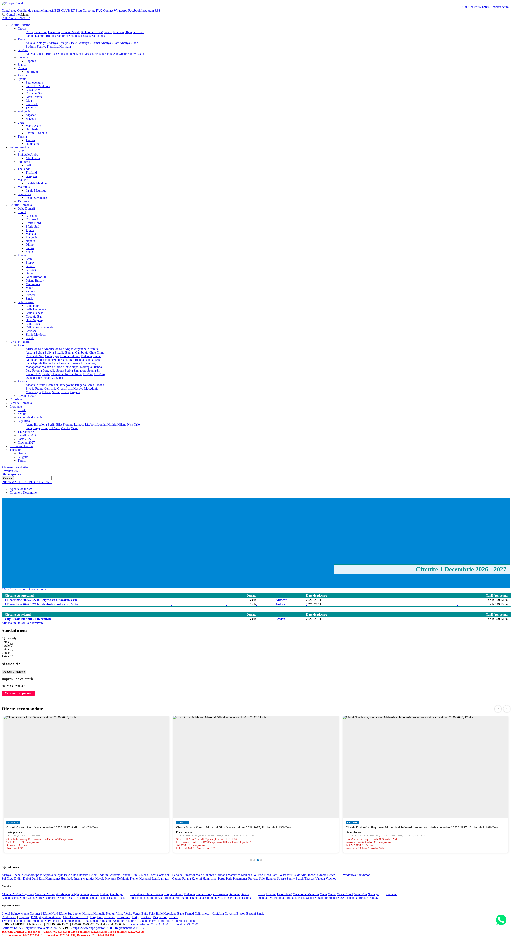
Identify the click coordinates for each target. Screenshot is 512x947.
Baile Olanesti (34, 313)
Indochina (143, 897)
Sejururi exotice (19, 147)
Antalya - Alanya (47, 43)
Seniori (22, 413)
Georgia (209, 894)
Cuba (21, 151)
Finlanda (23, 57)
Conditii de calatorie (30, 10)
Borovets (51, 53)
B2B (57, 10)
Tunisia (22, 136)
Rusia (301, 897)
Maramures (33, 284)
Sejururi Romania (21, 205)
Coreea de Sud (35, 356)
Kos (97, 32)
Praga (36, 428)
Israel (97, 359)
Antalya (31, 43)
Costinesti (32, 219)
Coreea (40, 897)
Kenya (47, 363)
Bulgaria (23, 50)
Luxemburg (88, 363)
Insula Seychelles (36, 197)
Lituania (75, 363)
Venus (29, 251)
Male (199, 875)
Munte (22, 255)
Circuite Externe (20, 341)
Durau (30, 273)
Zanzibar (57, 377)
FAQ (99, 10)
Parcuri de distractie (30, 417)
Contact (108, 10)
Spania (22, 79)
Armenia (40, 894)
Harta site (164, 920)
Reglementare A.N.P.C (129, 928)
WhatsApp (120, 10)
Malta (323, 894)
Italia (29, 363)
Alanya (6, 875)
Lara (155, 878)
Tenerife (31, 107)
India (41, 359)
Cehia (90, 385)
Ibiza (29, 100)
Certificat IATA (11, 928)
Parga (221, 878)
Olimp (30, 244)
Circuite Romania (21, 403)
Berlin (51, 424)
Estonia (65, 356)
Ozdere (176, 878)
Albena (30, 53)
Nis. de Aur (298, 875)
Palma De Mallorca (38, 86)
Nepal (75, 367)
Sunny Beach (136, 53)
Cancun (126, 875)
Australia (93, 349)
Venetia (65, 428)
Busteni (30, 266)
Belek (93, 875)
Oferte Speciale (11, 474)
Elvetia (30, 388)
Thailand (31, 172)
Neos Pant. (271, 875)
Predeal (30, 295)
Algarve (31, 115)
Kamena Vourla (70, 32)
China (100, 352)
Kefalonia (87, 32)
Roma (44, 428)
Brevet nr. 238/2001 (186, 924)
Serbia (69, 370)
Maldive (23, 179)
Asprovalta (50, 875)
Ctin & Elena (139, 875)
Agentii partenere (50, 917)
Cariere (173, 917)
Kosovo (78, 388)
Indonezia (24, 161)
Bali (28, 165)
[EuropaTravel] (13, 3)
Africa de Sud (34, 349)
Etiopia (168, 894)
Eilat (59, 424)
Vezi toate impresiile (18, 693)
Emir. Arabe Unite (141, 894)
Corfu (29, 32)
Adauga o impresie (14, 671)
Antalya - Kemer (89, 43)
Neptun (30, 241)
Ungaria (88, 374)
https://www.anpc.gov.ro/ (89, 928)
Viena (74, 428)
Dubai (27, 878)
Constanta (32, 215)
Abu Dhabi (33, 158)
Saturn (30, 248)
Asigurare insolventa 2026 (40, 928)
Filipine (75, 356)
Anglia (69, 349)
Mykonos (106, 32)
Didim (18, 878)
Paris (29, 428)
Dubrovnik (32, 71)
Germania (50, 388)
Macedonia (91, 388)
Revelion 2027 (27, 395)
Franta (22, 64)
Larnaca (79, 424)
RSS (157, 10)
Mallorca (208, 875)
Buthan (69, 352)
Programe (16, 406)
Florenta (68, 424)
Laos (55, 363)
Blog (79, 10)
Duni (35, 878)
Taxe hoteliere (147, 920)
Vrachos (331, 878)
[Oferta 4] (261, 860)
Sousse (281, 878)
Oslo (137, 424)
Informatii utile (36, 920)
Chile (92, 352)
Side (262, 878)
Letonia (64, 363)
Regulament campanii (97, 920)
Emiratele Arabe (28, 154)
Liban (261, 894)
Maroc (58, 367)
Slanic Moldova (36, 334)
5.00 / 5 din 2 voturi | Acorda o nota (24, 589)
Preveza (253, 878)
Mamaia (31, 233)
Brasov (30, 262)
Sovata (30, 338)
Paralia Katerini (35, 35)
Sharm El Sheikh (36, 133)
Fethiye (41, 46)
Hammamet (33, 143)
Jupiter (30, 230)
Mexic (67, 367)
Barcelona (40, 424)
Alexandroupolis (31, 875)
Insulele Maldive (36, 183)
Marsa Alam (33, 125)
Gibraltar (31, 359)
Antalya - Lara (110, 43)
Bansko (40, 53)
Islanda (89, 359)
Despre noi (160, 917)
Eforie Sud (32, 226)
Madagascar (33, 367)
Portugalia (24, 111)
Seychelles (24, 194)
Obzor (123, 53)
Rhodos (51, 35)
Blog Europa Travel (102, 917)
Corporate (89, 10)
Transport (16, 449)
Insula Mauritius (36, 190)
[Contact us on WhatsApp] (501, 920)
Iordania (63, 359)
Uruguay (99, 374)
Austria (22, 75)
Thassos (85, 35)
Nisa (130, 424)
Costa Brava (33, 89)
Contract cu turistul (184, 920)
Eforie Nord (33, 223)
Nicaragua (360, 894)
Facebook (134, 10)
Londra (102, 424)
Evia (44, 32)
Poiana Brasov (35, 280)
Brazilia (59, 352)
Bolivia (49, 352)
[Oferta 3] (258, 860)
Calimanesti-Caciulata (39, 327)
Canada (6, 897)
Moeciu (30, 287)
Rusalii (22, 410)
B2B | (34, 917)
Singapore (80, 370)
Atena (29, 424)
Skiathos (74, 35)
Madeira (31, 118)
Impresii (48, 10)
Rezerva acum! (500, 7)
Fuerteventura (34, 82)
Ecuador (103, 897)
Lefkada (177, 875)
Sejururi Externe (20, 25)
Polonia (37, 370)
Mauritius (24, 187)
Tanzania (23, 201)
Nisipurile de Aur (107, 53)
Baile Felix (32, 305)
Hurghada (32, 129)
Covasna (31, 269)
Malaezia (47, 367)
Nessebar (89, 53)
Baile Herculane (36, 309)
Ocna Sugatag (34, 320)
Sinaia (29, 298)
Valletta (320, 878)
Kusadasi (53, 46)
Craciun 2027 (26, 442)
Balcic (68, 875)
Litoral (22, 212)
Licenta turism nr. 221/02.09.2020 (149, 924)
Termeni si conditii (13, 920)
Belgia (40, 352)
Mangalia (31, 237)
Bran (29, 259)
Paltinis (30, 291)
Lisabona (91, 424)
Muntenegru (33, 392)
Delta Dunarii (26, 208)
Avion (21, 345)
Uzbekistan (33, 377)
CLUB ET (68, 10)
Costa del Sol (34, 93)
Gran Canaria (34, 97)
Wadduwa (349, 875)
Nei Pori (118, 32)
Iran (71, 359)
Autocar (23, 381)
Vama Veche (124, 913)
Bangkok (31, 176)
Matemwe (234, 875)
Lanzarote (32, 104)
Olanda (97, 367)
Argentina (80, 349)
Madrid (112, 424)
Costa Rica (72, 897)
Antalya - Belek (68, 43)
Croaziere (16, 399)
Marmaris (65, 46)
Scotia (60, 370)
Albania (31, 385)
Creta (37, 32)
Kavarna (110, 878)
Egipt (21, 122)
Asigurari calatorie (124, 920)
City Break (24, 421)
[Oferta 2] (254, 860)
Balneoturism (26, 302)
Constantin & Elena (70, 53)
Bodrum (31, 46)
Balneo (15, 913)
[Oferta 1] (251, 860)
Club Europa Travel (75, 917)
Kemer (134, 878)
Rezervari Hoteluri (21, 446)
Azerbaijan (63, 894)
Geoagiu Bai (34, 316)
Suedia (46, 374)
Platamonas (240, 878)
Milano (121, 424)
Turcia (22, 39)
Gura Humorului (36, 277)
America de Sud (54, 349)
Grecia (22, 28)
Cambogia (81, 352)
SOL (110, 928)
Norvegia (86, 367)
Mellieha (247, 875)
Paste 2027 (24, 439)
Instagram (147, 10)
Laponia (31, 61)
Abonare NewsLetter (15, 467)
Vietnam (46, 377)
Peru (28, 370)
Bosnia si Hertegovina (60, 385)
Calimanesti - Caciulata (209, 913)
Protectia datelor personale (64, 920)
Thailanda (24, 169)
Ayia (60, 875)
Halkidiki (54, 32)
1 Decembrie (26, 431)
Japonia (37, 363)
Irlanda (79, 359)
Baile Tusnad (34, 323)
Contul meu (9, 10)
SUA (37, 374)
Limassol (189, 875)
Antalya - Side (129, 43)
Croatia (22, 68)
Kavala (99, 878)
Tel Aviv (54, 428)
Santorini (62, 35)
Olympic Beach (134, 32)
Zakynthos (98, 35)
